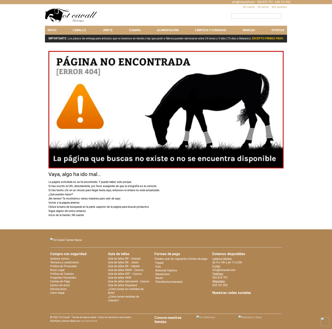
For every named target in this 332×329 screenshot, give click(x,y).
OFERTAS (277, 30)
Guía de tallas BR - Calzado (124, 258)
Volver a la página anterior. (64, 202)
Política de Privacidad (63, 266)
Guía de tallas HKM (119, 277)
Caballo (79, 30)
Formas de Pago (60, 281)
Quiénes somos (59, 258)
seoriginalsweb (89, 321)
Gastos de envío (60, 285)
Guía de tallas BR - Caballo (124, 266)
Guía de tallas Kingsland (122, 285)
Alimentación (168, 30)
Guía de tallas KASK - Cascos (126, 270)
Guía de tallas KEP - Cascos (125, 273)
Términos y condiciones (64, 262)
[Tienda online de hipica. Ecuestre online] (71, 21)
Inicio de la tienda (59, 215)
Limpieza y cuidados (210, 30)
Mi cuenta (249, 7)
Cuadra (135, 30)
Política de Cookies (62, 273)
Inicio (52, 30)
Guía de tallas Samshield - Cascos (128, 281)
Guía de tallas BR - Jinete (123, 262)
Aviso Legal (57, 270)
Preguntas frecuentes (63, 277)
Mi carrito (263, 7)
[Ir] (283, 16)
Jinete (108, 30)
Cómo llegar (57, 292)
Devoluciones (58, 289)
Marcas (249, 30)
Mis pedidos (279, 7)
